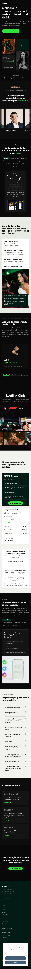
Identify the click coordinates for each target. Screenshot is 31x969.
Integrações (15, 163)
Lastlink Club (5, 916)
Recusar (16, 962)
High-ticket (14, 625)
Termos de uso (6, 935)
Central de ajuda (6, 923)
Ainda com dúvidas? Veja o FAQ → (13, 266)
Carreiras (4, 937)
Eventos (24, 622)
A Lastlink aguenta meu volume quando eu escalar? (15, 754)
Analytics (26, 161)
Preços (3, 905)
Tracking (8, 163)
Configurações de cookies (15, 953)
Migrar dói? (15, 741)
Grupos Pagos (17, 161)
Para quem (5, 903)
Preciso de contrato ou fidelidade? (15, 734)
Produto (4, 900)
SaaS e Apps (6, 625)
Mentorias (17, 622)
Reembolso (5, 926)
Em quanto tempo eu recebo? (15, 712)
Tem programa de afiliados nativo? (15, 727)
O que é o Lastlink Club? (15, 761)
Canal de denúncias (7, 928)
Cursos (14, 620)
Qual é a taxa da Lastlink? (15, 707)
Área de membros (7, 161)
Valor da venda (8, 516)
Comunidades (6, 620)
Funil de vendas (15, 158)
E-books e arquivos (7, 622)
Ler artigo (7, 802)
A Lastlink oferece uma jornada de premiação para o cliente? (15, 767)
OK (15, 958)
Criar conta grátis (9, 31)
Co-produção (15, 166)
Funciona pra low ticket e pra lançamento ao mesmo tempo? (15, 720)
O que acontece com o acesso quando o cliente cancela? (15, 747)
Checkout (6, 158)
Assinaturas (24, 158)
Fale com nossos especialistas (15, 561)
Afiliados (23, 163)
